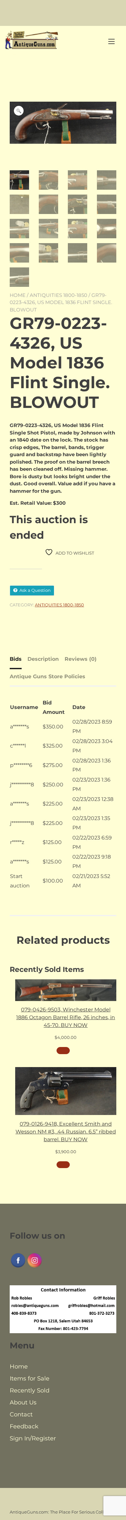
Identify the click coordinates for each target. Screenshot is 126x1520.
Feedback (24, 1426)
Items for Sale (29, 1378)
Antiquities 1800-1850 (58, 295)
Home (18, 295)
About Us (23, 1402)
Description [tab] (43, 659)
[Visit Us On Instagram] (34, 1266)
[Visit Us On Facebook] (18, 1266)
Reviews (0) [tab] (81, 659)
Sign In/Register (33, 1438)
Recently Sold (29, 1390)
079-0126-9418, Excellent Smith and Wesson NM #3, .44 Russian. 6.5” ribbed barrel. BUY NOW (66, 1132)
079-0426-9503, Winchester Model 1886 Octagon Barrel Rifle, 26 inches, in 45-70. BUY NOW (65, 1017)
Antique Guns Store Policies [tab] (47, 676)
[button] (19, 111)
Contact (21, 1414)
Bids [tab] (16, 659)
